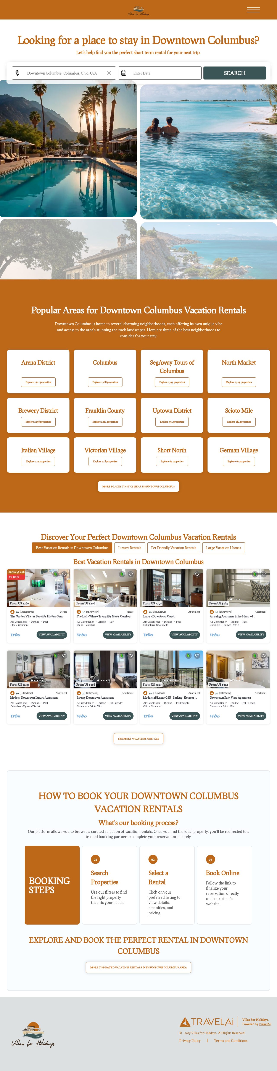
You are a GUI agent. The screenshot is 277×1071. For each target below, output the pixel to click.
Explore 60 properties (238, 461)
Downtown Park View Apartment (230, 697)
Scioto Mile (162, 624)
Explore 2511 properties (38, 382)
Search (235, 73)
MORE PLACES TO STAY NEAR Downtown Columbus (139, 486)
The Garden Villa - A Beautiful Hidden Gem (36, 616)
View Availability (52, 634)
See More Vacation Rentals (138, 738)
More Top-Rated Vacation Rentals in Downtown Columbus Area (138, 967)
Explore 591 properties (172, 421)
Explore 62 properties (172, 461)
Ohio (12, 624)
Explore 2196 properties (38, 421)
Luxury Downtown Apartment (95, 697)
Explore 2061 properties (105, 421)
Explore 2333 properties (172, 382)
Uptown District (231, 624)
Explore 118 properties (105, 461)
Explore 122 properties (38, 461)
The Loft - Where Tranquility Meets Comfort (104, 616)
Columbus (23, 624)
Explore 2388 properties (105, 382)
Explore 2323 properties (239, 382)
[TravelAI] (206, 1022)
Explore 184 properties (239, 421)
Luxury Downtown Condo (159, 616)
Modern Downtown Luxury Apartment (34, 697)
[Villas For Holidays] (33, 1034)
